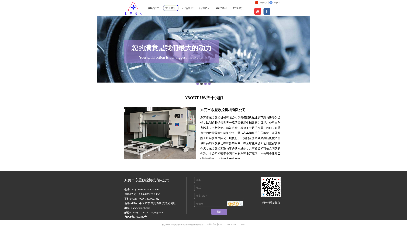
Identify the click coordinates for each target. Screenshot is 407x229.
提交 (219, 211)
